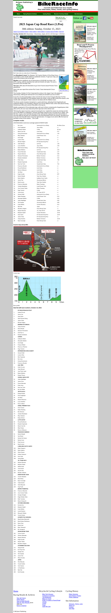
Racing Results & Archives (30, 14)
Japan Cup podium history (21, 31)
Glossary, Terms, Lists (76, 604)
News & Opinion (21, 605)
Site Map (71, 608)
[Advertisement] (85, 177)
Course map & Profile (52, 31)
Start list (61, 31)
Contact (71, 607)
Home (18, 14)
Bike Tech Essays (47, 594)
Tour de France (21, 598)
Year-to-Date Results (23, 601)
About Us (72, 605)
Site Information (79, 14)
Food (43, 605)
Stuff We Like (46, 606)
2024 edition (41, 31)
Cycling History (47, 14)
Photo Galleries (73, 597)
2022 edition (33, 31)
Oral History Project (75, 595)
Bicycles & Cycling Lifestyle (61, 14)
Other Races (20, 599)
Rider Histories (73, 594)
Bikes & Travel (46, 599)
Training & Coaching (48, 595)
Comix (44, 603)
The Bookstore (46, 597)
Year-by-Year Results (23, 602)
